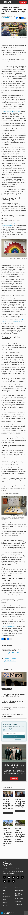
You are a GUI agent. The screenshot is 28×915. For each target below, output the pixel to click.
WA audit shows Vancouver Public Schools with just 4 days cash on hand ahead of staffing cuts (20, 835)
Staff (4, 890)
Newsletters (6, 905)
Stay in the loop (14, 736)
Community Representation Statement (18, 894)
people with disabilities (10, 660)
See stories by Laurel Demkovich (10, 653)
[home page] (7, 2)
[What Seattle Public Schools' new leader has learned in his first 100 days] (20, 794)
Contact (5, 887)
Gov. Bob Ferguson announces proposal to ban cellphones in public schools (8, 804)
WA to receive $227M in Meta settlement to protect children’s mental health (13, 695)
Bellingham (14, 658)
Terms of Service (19, 898)
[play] (2, 913)
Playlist (4, 899)
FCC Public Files (18, 904)
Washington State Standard (8, 626)
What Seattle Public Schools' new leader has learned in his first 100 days (20, 803)
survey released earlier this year (11, 111)
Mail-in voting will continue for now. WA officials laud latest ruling (12, 701)
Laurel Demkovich (5, 17)
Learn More (14, 778)
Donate (23, 2)
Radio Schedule (6, 896)
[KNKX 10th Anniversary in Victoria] (14, 753)
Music (6, 730)
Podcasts (5, 902)
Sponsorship (18, 887)
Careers (16, 884)
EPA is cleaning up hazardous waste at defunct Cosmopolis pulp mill (14, 708)
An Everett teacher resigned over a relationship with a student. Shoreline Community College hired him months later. (8, 837)
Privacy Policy (18, 901)
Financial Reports (19, 890)
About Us (5, 884)
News (12, 730)
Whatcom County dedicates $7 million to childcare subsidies (12, 715)
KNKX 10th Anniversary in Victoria (14, 766)
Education (7, 658)
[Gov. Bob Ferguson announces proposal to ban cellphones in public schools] (8, 794)
